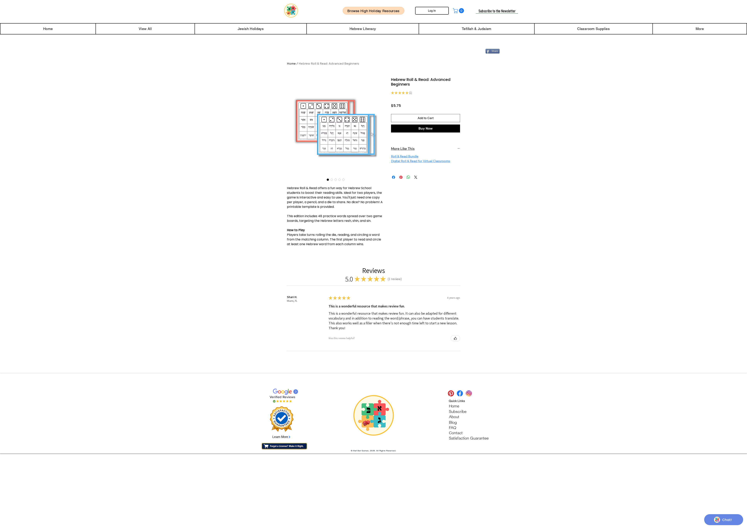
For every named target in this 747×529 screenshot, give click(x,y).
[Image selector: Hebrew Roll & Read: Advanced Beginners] (328, 180)
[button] (459, 10)
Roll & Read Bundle (404, 156)
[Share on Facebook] (393, 177)
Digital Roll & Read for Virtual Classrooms (420, 161)
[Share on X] (415, 177)
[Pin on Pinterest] (401, 177)
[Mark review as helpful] (455, 338)
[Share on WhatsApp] (408, 177)
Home (291, 63)
